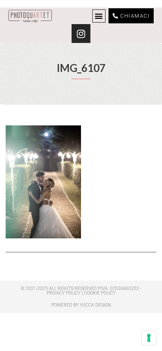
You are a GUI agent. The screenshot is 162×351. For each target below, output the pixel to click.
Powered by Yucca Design (81, 305)
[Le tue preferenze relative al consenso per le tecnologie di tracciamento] (149, 338)
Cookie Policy (100, 293)
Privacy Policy (64, 293)
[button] (98, 16)
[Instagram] (81, 33)
